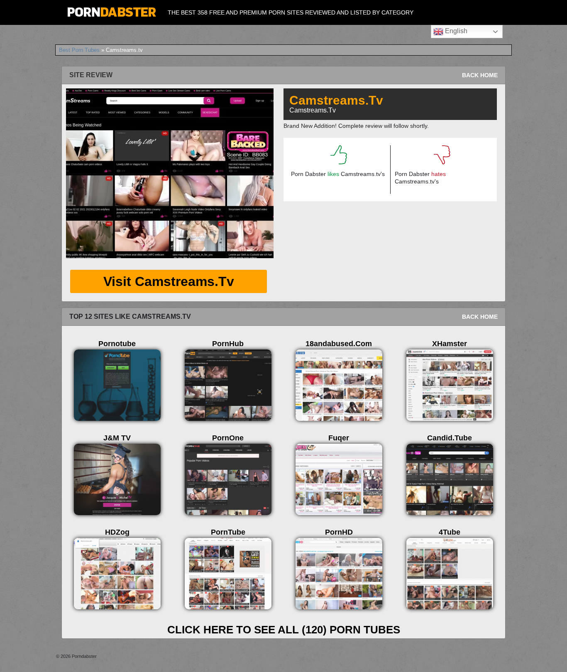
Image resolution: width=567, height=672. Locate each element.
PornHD (339, 532)
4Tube (449, 532)
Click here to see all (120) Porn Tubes (283, 629)
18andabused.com (338, 344)
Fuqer (338, 438)
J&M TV (117, 438)
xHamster (449, 344)
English (455, 30)
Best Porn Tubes (79, 50)
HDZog (117, 532)
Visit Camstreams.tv (168, 281)
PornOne (228, 438)
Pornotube (117, 344)
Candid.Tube (449, 438)
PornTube (228, 532)
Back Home (480, 75)
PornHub (228, 344)
